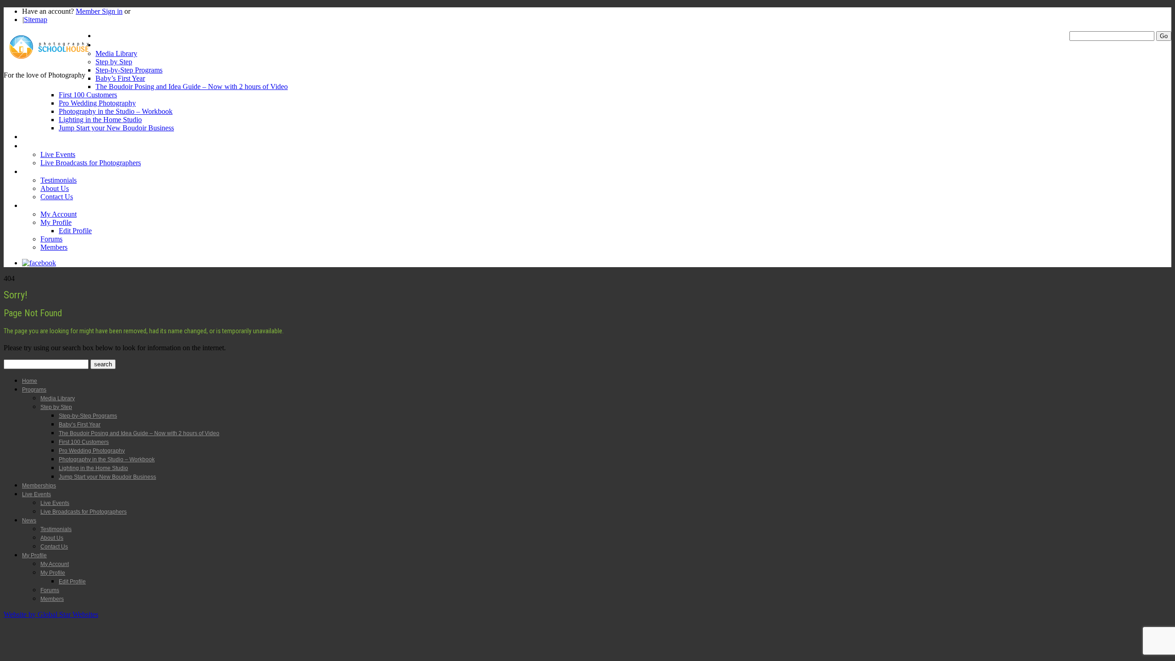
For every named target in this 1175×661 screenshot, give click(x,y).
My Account (58, 214)
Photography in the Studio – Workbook (116, 111)
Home (104, 35)
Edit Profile (75, 231)
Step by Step (113, 62)
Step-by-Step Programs (128, 70)
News (30, 171)
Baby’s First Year (120, 78)
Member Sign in (99, 11)
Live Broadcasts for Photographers (90, 163)
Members (53, 247)
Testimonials (58, 180)
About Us (54, 188)
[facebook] (39, 263)
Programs (109, 44)
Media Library (116, 53)
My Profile (37, 205)
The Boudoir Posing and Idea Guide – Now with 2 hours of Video (191, 86)
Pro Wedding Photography (97, 103)
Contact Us (56, 197)
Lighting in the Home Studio (100, 119)
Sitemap (35, 19)
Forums (51, 239)
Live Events (38, 145)
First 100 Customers (88, 95)
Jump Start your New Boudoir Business (116, 128)
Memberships (41, 136)
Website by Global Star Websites (51, 614)
